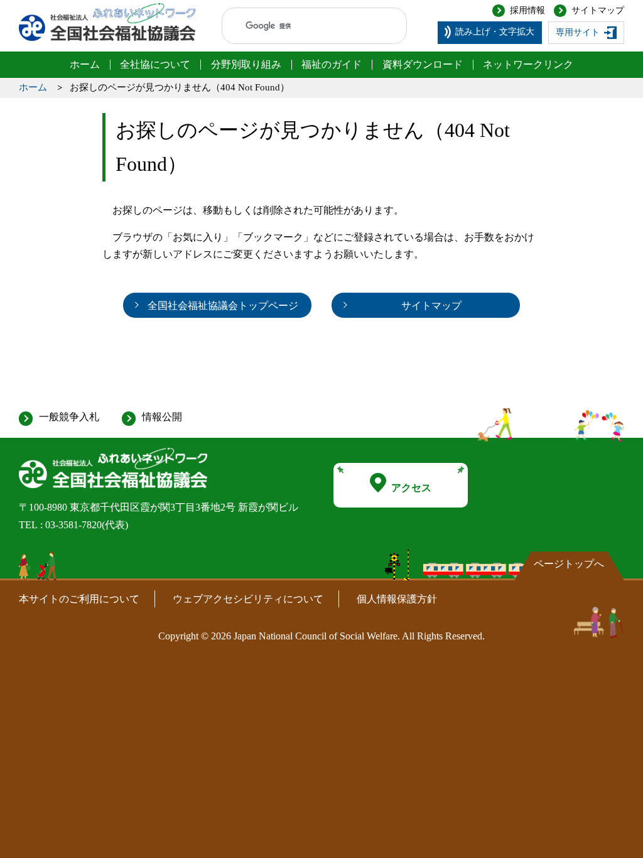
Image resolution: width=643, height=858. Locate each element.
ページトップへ (569, 563)
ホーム (33, 87)
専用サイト (578, 32)
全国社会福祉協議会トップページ (223, 305)
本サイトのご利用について (79, 599)
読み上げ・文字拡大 (494, 31)
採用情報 (527, 10)
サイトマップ (597, 10)
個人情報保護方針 (397, 599)
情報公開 (162, 416)
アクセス (411, 487)
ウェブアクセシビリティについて (248, 599)
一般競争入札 (69, 416)
